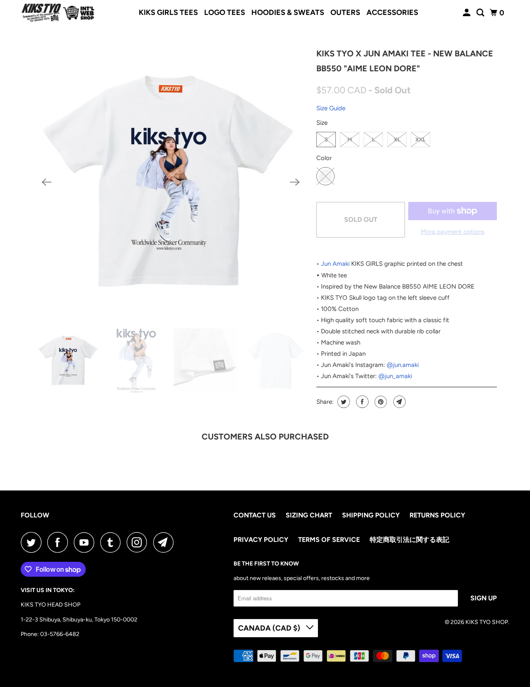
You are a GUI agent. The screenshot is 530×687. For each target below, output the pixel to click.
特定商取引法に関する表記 (409, 540)
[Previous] (46, 182)
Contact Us (255, 515)
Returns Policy (437, 515)
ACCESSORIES (392, 12)
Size (322, 122)
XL (397, 139)
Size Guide (330, 108)
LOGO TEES (224, 12)
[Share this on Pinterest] (380, 402)
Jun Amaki (335, 263)
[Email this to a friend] (398, 402)
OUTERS (345, 12)
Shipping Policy (371, 515)
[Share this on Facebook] (361, 402)
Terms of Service (329, 540)
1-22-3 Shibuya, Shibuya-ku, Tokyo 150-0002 (79, 619)
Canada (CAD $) (270, 628)
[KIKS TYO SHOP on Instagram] (139, 542)
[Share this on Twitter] (342, 402)
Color (324, 158)
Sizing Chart (309, 515)
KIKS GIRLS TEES (168, 12)
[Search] (481, 13)
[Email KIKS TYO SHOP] (165, 542)
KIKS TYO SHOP (486, 622)
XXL (420, 139)
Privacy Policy (261, 540)
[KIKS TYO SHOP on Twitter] (33, 542)
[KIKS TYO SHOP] (58, 13)
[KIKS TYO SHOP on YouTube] (86, 542)
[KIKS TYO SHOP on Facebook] (59, 542)
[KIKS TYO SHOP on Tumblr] (112, 542)
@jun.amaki (403, 365)
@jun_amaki (395, 376)
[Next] (295, 182)
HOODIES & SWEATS (287, 12)
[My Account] (467, 13)
